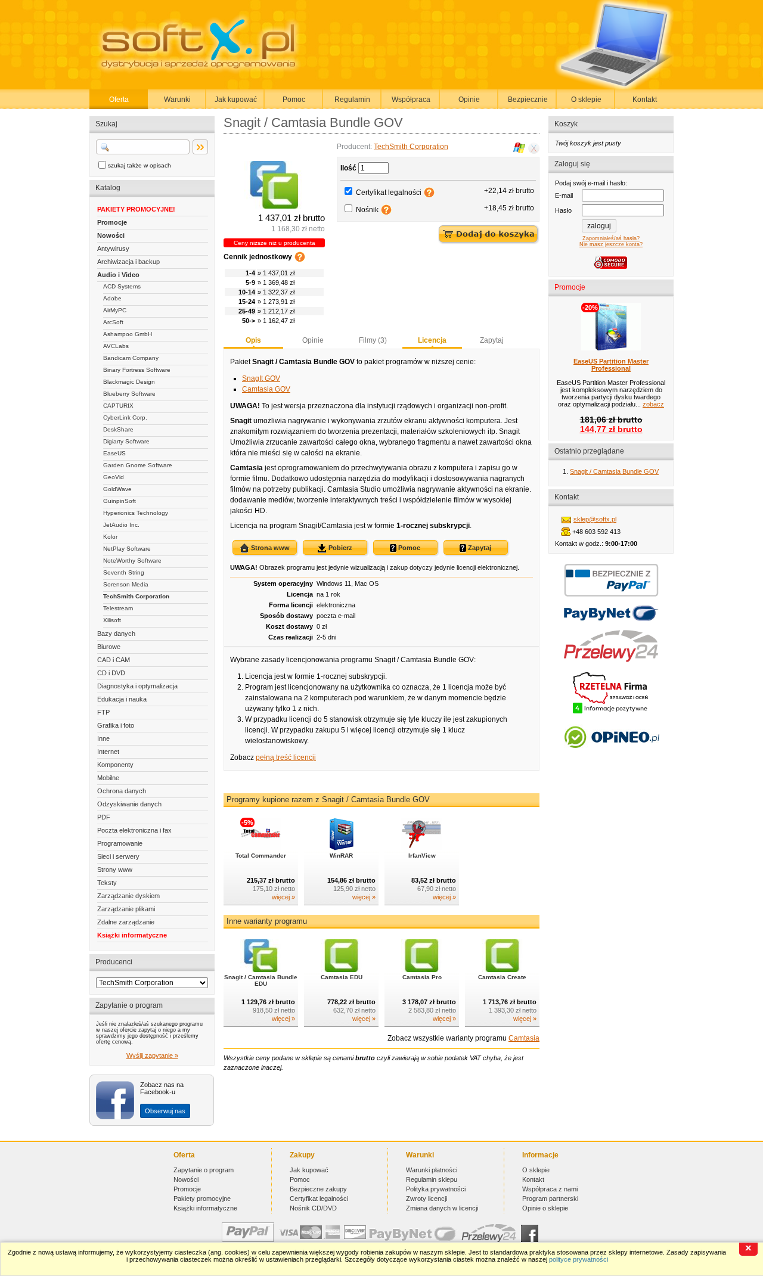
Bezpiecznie (528, 99)
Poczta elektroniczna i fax (134, 830)
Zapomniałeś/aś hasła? (611, 238)
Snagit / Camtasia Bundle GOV (614, 471)
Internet (108, 751)
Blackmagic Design (129, 381)
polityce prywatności (578, 1259)
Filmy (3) (373, 340)
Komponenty (115, 764)
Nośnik (367, 210)
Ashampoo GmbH (127, 334)
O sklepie (586, 99)
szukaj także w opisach (139, 165)
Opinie (469, 99)
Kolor (110, 536)
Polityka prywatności (436, 1189)
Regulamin (352, 99)
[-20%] (611, 348)
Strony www (114, 869)
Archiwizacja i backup (128, 261)
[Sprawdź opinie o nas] (611, 756)
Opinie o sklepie (545, 1208)
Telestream (118, 608)
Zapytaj (492, 340)
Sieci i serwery (118, 856)
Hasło (563, 210)
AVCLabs (116, 346)
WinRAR (341, 855)
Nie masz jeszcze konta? (611, 244)
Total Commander (260, 855)
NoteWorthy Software (132, 560)
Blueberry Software (129, 393)
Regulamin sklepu (431, 1179)
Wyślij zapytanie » (152, 1055)
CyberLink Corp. (125, 417)
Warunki (177, 99)
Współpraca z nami (550, 1189)
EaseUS (114, 453)
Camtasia (523, 1038)
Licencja (432, 340)
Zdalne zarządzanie (125, 922)
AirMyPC (114, 310)
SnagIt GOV (261, 378)
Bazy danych (116, 633)
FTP (103, 712)
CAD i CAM (113, 659)
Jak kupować (236, 99)
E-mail (564, 195)
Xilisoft (112, 620)
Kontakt (644, 99)
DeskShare (118, 429)
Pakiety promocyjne (202, 1198)
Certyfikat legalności (388, 192)
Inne (103, 738)
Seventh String (123, 572)
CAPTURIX (118, 405)
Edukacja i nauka (122, 699)
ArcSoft (113, 322)
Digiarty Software (126, 441)
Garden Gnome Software (137, 465)
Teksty (107, 882)
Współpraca (411, 99)
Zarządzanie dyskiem (128, 895)
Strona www (269, 547)
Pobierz (339, 547)
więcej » (283, 897)
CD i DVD (111, 672)
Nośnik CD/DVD (313, 1208)
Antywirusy (113, 248)
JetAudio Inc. (121, 524)
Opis (253, 340)
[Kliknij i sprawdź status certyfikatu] (611, 712)
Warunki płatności (431, 1169)
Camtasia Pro (422, 977)
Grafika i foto (115, 725)
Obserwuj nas (165, 1110)
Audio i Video (118, 274)
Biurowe (108, 646)
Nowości (111, 235)
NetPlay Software (127, 548)
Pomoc (294, 99)
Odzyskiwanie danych (129, 804)
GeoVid (113, 477)
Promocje (112, 222)
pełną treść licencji (286, 757)
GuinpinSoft (119, 501)
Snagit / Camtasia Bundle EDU (260, 980)
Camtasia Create (502, 977)
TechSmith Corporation (136, 596)
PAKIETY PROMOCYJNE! (136, 209)
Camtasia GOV (266, 389)
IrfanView (422, 855)
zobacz (653, 404)
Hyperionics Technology (135, 513)
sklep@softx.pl (594, 519)
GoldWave (117, 489)
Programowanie (119, 843)
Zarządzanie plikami (126, 908)
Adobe (112, 298)
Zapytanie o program (203, 1169)
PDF (103, 817)
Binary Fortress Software (136, 370)
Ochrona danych (121, 790)
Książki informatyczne (132, 935)
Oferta (119, 99)
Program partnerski (550, 1198)
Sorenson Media (125, 584)
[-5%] (260, 848)
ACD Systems (122, 286)
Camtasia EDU (341, 977)
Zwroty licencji (426, 1198)
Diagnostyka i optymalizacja (137, 686)
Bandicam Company (131, 358)
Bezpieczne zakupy (318, 1189)
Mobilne (108, 777)
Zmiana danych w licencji (442, 1208)
